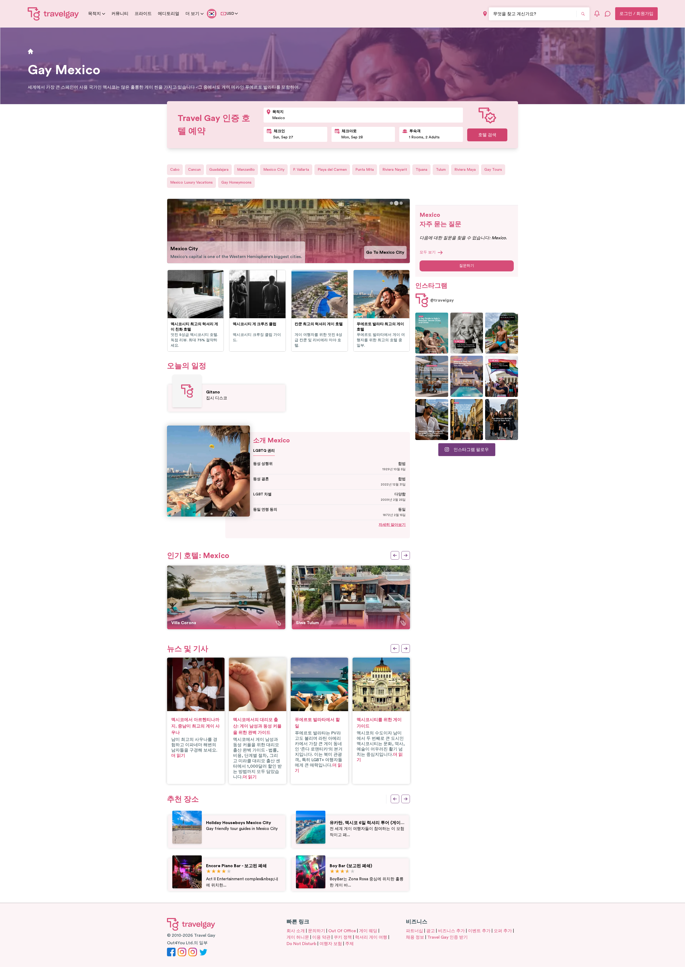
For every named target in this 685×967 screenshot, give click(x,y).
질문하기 (466, 266)
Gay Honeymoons (236, 182)
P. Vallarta (301, 170)
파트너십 (414, 931)
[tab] (391, 203)
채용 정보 (415, 937)
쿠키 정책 (343, 937)
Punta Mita (364, 170)
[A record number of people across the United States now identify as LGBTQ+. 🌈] (501, 376)
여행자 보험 (330, 944)
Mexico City (273, 170)
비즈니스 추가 (451, 931)
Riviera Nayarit (394, 170)
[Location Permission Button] (485, 13)
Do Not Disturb (301, 944)
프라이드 (143, 14)
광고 (430, 931)
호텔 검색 (487, 135)
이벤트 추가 (479, 931)
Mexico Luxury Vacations (191, 182)
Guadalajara (219, 170)
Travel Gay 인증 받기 (447, 937)
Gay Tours (493, 170)
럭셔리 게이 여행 (371, 937)
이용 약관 (321, 937)
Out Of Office (342, 931)
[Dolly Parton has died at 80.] (466, 333)
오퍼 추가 (503, 931)
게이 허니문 (298, 937)
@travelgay (442, 300)
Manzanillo (246, 170)
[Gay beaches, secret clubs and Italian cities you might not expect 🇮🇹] (431, 333)
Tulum (441, 170)
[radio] (208, 871)
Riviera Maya (465, 170)
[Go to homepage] (53, 14)
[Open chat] (607, 13)
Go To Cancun (390, 249)
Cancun (194, 170)
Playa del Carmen (332, 170)
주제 (349, 944)
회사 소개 (296, 931)
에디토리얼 (168, 14)
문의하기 (316, 931)
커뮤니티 (119, 14)
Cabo (175, 170)
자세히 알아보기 (392, 525)
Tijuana (421, 170)
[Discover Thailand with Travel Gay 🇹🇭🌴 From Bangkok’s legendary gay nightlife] (501, 333)
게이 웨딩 (368, 931)
